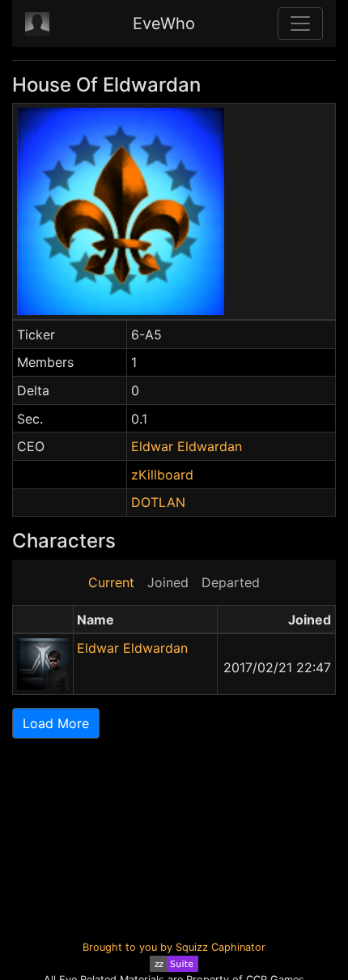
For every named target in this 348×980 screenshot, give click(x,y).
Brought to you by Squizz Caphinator (174, 947)
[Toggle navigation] (300, 23)
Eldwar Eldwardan (186, 446)
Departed (231, 582)
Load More (56, 723)
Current (111, 582)
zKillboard (162, 475)
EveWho (164, 23)
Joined (168, 582)
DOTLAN (158, 502)
